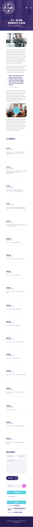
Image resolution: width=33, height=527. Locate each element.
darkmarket (18, 275)
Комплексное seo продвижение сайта (15, 224)
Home (9, 25)
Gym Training (16, 505)
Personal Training (18, 512)
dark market (13, 409)
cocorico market (19, 341)
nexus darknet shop (16, 242)
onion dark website (19, 425)
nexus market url (20, 258)
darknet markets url (17, 309)
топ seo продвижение (18, 190)
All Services (16, 25)
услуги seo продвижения (16, 207)
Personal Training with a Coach (16, 509)
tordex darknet (16, 358)
